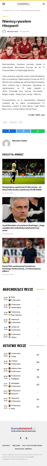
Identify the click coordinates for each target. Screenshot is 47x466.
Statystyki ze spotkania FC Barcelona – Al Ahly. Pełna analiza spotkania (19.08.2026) (21, 188)
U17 (20, 122)
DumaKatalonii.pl (7, 10)
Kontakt (6, 445)
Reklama (16, 445)
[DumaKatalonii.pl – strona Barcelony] (23, 4)
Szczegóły (30, 457)
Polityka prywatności (32, 445)
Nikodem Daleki (12, 31)
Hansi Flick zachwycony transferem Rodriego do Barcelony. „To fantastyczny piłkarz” (21, 268)
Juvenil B (13, 122)
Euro (5, 122)
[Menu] (3, 4)
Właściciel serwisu (23, 449)
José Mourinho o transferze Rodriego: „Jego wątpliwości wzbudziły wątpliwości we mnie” (23, 228)
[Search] (43, 4)
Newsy (17, 10)
